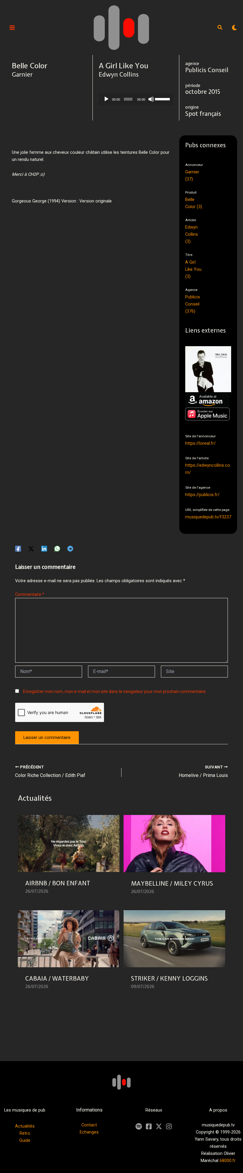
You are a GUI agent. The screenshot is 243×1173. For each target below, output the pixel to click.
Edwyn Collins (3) (191, 234)
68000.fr (228, 1160)
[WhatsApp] (57, 549)
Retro (25, 1133)
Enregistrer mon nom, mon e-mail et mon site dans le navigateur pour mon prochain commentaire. (115, 691)
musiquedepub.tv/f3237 (208, 517)
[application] (136, 99)
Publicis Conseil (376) (192, 304)
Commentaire (29, 594)
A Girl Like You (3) (193, 269)
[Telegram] (70, 549)
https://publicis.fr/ (202, 494)
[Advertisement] (120, 241)
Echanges (89, 1132)
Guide (24, 1140)
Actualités (25, 1126)
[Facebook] (18, 549)
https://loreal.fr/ (200, 443)
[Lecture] (106, 99)
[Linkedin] (44, 549)
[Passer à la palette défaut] (234, 27)
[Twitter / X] (31, 549)
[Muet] (151, 99)
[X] (159, 1126)
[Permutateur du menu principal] (12, 27)
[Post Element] (69, 858)
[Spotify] (138, 1126)
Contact (89, 1125)
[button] (220, 28)
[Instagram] (169, 1126)
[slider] (162, 98)
